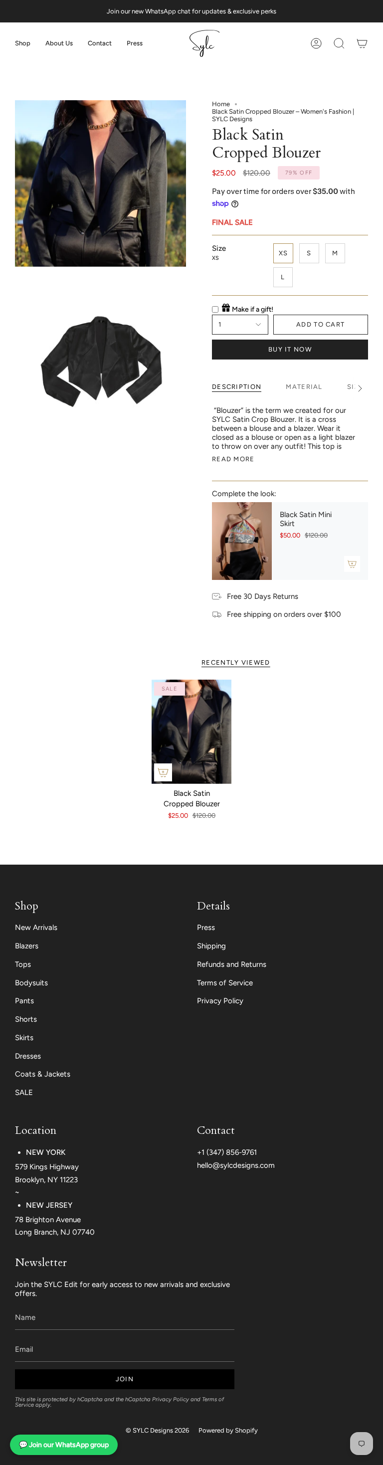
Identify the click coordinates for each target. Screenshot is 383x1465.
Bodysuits (31, 982)
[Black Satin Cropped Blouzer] (192, 732)
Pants (24, 1000)
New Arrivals (36, 927)
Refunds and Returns (231, 964)
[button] (22, 43)
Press (206, 927)
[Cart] (362, 43)
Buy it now (290, 349)
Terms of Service (225, 982)
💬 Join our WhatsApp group (64, 1445)
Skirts (24, 1037)
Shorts (26, 1019)
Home (221, 104)
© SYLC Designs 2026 (157, 1430)
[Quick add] (163, 772)
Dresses (28, 1056)
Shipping (211, 945)
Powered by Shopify (228, 1430)
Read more (233, 459)
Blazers (26, 945)
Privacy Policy (220, 1000)
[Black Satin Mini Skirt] (242, 541)
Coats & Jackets (42, 1074)
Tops (23, 964)
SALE (24, 1092)
